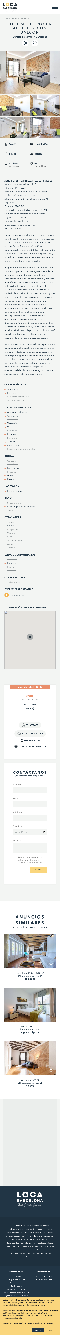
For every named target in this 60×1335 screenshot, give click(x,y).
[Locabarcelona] (10, 10)
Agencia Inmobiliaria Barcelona (16, 1292)
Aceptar (38, 1330)
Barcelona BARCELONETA (30, 973)
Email (15, 798)
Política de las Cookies (43, 1276)
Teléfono (17, 812)
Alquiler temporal (21, 18)
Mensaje (17, 840)
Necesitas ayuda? (32, 733)
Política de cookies (44, 1323)
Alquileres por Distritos (16, 1289)
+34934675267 (32, 740)
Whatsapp (32, 725)
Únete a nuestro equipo (16, 1283)
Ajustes (51, 1330)
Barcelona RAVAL (30, 1079)
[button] (33, 640)
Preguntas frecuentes (16, 1280)
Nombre (17, 784)
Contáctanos (16, 1276)
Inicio (7, 18)
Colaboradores (16, 1286)
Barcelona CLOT (30, 1026)
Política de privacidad (43, 1280)
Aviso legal (43, 1283)
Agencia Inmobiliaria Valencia (16, 1295)
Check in (17, 826)
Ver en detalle (30, 961)
